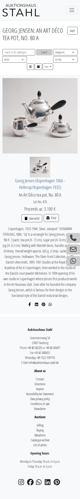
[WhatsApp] (50, 304)
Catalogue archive (40, 440)
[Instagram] (22, 483)
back (72, 30)
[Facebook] (29, 304)
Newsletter (40, 408)
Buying (40, 430)
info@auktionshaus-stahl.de (44, 362)
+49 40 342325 (34, 348)
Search (44, 52)
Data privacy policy (40, 399)
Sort (47, 67)
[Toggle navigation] (72, 10)
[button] (30, 66)
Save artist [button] (34, 218)
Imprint (40, 389)
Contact (40, 379)
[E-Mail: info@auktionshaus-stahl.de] (73, 249)
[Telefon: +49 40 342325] (73, 238)
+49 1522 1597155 (46, 357)
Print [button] (53, 218)
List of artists (40, 445)
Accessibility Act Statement (40, 394)
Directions (40, 384)
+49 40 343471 (53, 348)
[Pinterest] (43, 304)
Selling (40, 425)
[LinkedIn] (36, 304)
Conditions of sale (40, 404)
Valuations (40, 435)
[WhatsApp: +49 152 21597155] (73, 261)
